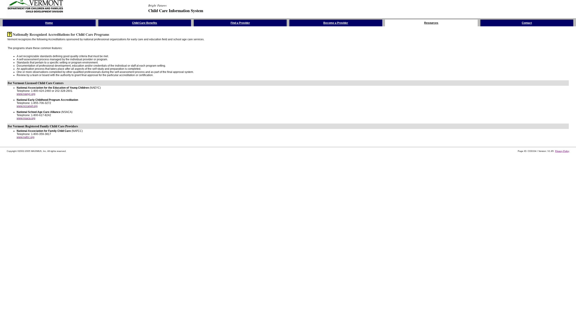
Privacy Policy (562, 151)
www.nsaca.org (26, 118)
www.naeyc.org (26, 94)
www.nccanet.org (27, 106)
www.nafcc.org (25, 137)
